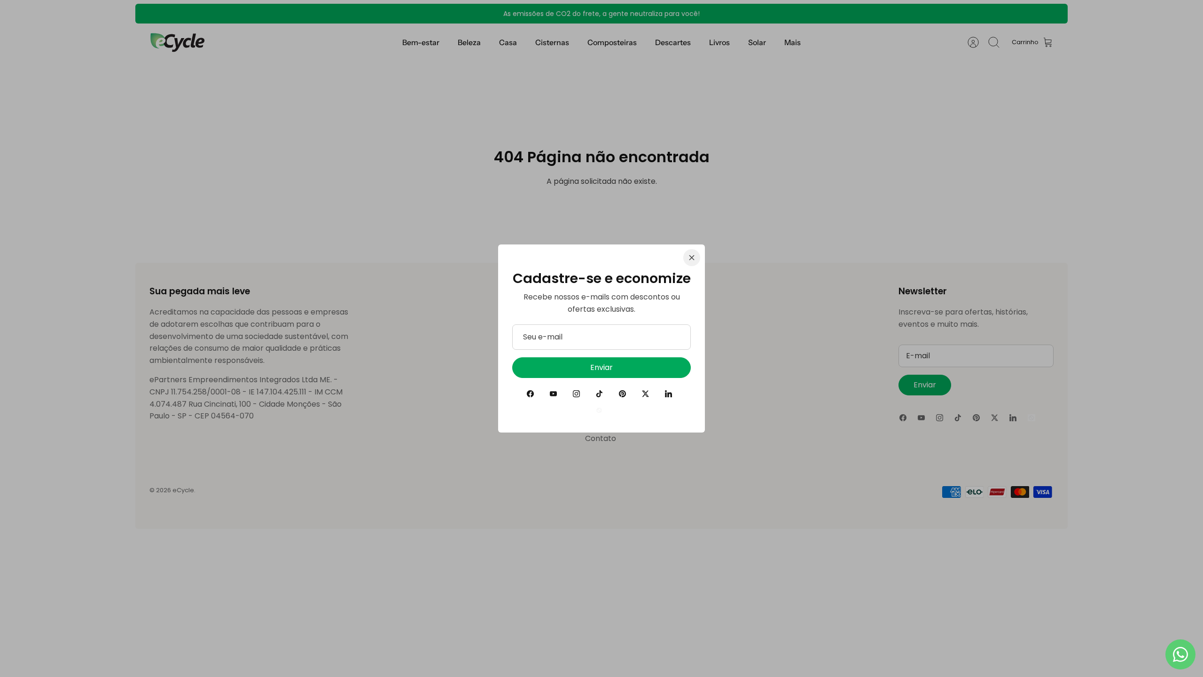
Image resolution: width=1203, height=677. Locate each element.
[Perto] (691, 257)
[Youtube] (553, 394)
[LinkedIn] (668, 394)
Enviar (601, 367)
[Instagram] (576, 394)
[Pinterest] (622, 394)
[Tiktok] (599, 394)
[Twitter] (645, 394)
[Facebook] (530, 394)
